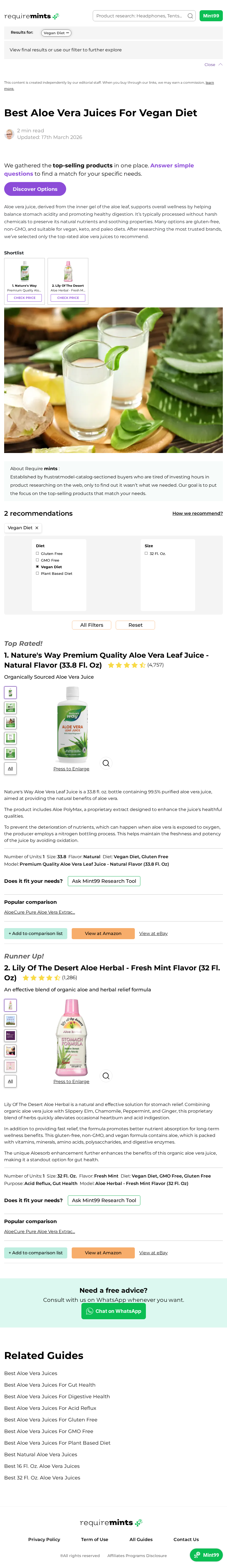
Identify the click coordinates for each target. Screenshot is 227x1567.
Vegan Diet (54, 33)
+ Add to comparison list (36, 933)
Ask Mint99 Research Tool (104, 881)
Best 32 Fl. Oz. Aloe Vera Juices (42, 1478)
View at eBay (153, 933)
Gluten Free (51, 553)
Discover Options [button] (35, 189)
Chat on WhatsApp (118, 1311)
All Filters (91, 625)
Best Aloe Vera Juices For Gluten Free (50, 1420)
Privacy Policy (44, 1539)
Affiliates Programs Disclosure (137, 1555)
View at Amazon (103, 933)
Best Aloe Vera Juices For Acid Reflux (50, 1408)
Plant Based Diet (56, 573)
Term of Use (94, 1539)
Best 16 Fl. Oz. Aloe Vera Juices (42, 1466)
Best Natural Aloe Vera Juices (40, 1455)
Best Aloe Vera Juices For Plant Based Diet (57, 1443)
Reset (135, 625)
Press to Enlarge (71, 768)
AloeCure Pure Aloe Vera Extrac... (39, 912)
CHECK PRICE (24, 298)
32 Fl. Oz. (157, 553)
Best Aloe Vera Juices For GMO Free (48, 1431)
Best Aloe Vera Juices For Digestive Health (57, 1397)
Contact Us (186, 1539)
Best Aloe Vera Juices (30, 1373)
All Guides (141, 1539)
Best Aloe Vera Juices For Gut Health (50, 1385)
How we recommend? (197, 513)
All (10, 768)
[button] (113, 64)
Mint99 (211, 16)
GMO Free (49, 560)
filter (76, 49)
